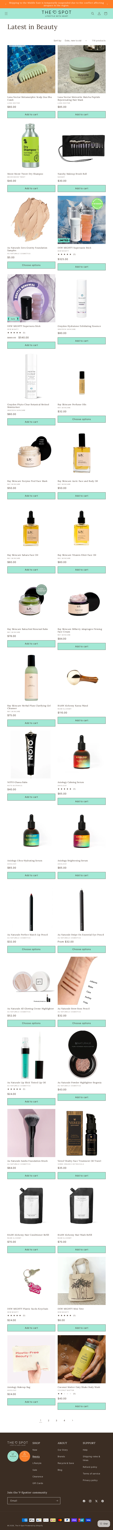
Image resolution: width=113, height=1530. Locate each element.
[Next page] (72, 1420)
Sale (35, 1470)
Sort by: (58, 40)
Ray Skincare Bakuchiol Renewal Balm (27, 629)
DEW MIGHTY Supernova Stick (24, 326)
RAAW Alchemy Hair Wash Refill (75, 1235)
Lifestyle (37, 1463)
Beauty (36, 1456)
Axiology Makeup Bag (18, 1387)
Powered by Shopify (34, 1526)
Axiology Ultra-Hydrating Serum (24, 860)
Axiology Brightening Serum (73, 860)
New (35, 1450)
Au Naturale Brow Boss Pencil (74, 1008)
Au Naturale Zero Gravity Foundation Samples (27, 249)
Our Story (63, 1450)
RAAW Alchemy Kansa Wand (73, 705)
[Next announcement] (107, 4)
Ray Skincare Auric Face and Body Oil (78, 481)
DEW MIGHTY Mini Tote (71, 1308)
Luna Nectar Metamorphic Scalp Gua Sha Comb (29, 98)
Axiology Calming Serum (71, 782)
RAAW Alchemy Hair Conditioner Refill (28, 1235)
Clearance (38, 1476)
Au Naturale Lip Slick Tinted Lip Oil (26, 1082)
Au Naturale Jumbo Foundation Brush (27, 1161)
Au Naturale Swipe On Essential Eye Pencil (81, 934)
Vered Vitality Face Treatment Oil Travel (79, 1161)
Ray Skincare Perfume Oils (72, 404)
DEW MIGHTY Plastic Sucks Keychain (27, 1308)
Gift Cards (38, 1483)
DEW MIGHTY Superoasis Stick (74, 247)
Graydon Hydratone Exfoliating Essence (79, 326)
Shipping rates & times (91, 1458)
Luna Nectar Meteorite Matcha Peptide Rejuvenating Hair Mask (79, 98)
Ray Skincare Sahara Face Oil (22, 555)
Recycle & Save (66, 1463)
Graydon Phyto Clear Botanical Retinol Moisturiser (28, 405)
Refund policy (90, 1467)
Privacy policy (90, 1480)
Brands (61, 1456)
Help (85, 1450)
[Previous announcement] (6, 4)
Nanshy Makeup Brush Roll (72, 174)
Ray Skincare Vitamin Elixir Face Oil (77, 555)
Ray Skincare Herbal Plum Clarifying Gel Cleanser (29, 707)
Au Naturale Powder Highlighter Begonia (80, 1082)
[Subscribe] (57, 1500)
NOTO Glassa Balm (17, 782)
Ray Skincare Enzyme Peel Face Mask (27, 481)
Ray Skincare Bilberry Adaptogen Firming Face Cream (80, 630)
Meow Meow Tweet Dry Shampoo (25, 174)
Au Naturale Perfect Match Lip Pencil (27, 934)
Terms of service (91, 1473)
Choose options (31, 265)
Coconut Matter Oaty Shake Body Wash (79, 1387)
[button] (6, 13)
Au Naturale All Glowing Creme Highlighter (30, 1008)
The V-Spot (20, 1526)
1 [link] (40, 1420)
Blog (60, 1470)
